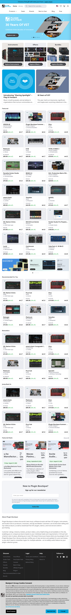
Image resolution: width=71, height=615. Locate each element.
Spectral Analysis (7, 126)
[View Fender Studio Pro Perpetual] (58, 214)
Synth (50, 126)
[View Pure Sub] (35, 285)
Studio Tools (6, 559)
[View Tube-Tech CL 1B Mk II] (58, 239)
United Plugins (31, 249)
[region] (35, 597)
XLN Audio (30, 225)
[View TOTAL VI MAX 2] (58, 141)
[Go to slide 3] (35, 37)
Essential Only (51, 611)
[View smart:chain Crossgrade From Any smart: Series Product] (35, 339)
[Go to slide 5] (38, 37)
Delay (4, 223)
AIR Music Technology (55, 374)
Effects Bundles (7, 174)
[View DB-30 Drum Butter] (35, 214)
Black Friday (16, 565)
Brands (5, 576)
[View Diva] (58, 117)
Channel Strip (6, 199)
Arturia (29, 296)
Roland (29, 152)
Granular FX (6, 248)
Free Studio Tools (18, 559)
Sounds (5, 565)
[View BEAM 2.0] (35, 166)
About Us (42, 559)
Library (20, 6)
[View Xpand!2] (58, 363)
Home (15, 6)
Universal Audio (9, 176)
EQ (49, 199)
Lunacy (29, 176)
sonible (6, 200)
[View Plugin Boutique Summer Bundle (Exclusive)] (35, 117)
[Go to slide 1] (32, 37)
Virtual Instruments (53, 372)
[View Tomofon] (35, 190)
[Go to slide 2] (33, 37)
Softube (52, 249)
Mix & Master (6, 150)
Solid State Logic (9, 225)
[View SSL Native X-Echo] (13, 214)
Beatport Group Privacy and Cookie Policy (38, 594)
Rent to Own (17, 573)
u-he (51, 127)
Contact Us (42, 556)
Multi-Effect (29, 174)
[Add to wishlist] (21, 112)
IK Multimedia (53, 152)
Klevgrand (30, 200)
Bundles (5, 568)
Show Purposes (11, 611)
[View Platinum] (13, 141)
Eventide (52, 200)
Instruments (6, 556)
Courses (15, 562)
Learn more (48, 2)
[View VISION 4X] (13, 117)
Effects (5, 562)
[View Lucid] (13, 239)
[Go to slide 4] (37, 37)
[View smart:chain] (13, 190)
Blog (4, 570)
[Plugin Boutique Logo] (6, 6)
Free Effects (16, 556)
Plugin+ (15, 570)
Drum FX (28, 223)
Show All (66, 438)
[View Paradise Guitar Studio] (13, 166)
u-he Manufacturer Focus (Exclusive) (11, 455)
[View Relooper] (13, 310)
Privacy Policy (29, 559)
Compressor (51, 248)
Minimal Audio (8, 249)
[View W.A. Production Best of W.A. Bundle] (58, 166)
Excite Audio (8, 127)
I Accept (63, 611)
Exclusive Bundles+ (32, 127)
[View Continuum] (35, 239)
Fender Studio (53, 225)
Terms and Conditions (32, 556)
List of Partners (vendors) (13, 607)
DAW (49, 223)
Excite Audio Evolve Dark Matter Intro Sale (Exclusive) (54, 455)
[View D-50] (35, 141)
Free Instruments (8, 573)
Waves (6, 152)
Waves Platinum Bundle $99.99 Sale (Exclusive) (31, 455)
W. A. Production (54, 176)
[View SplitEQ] (58, 190)
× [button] (69, 2)
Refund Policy (30, 562)
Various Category (30, 126)
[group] (13, 122)
